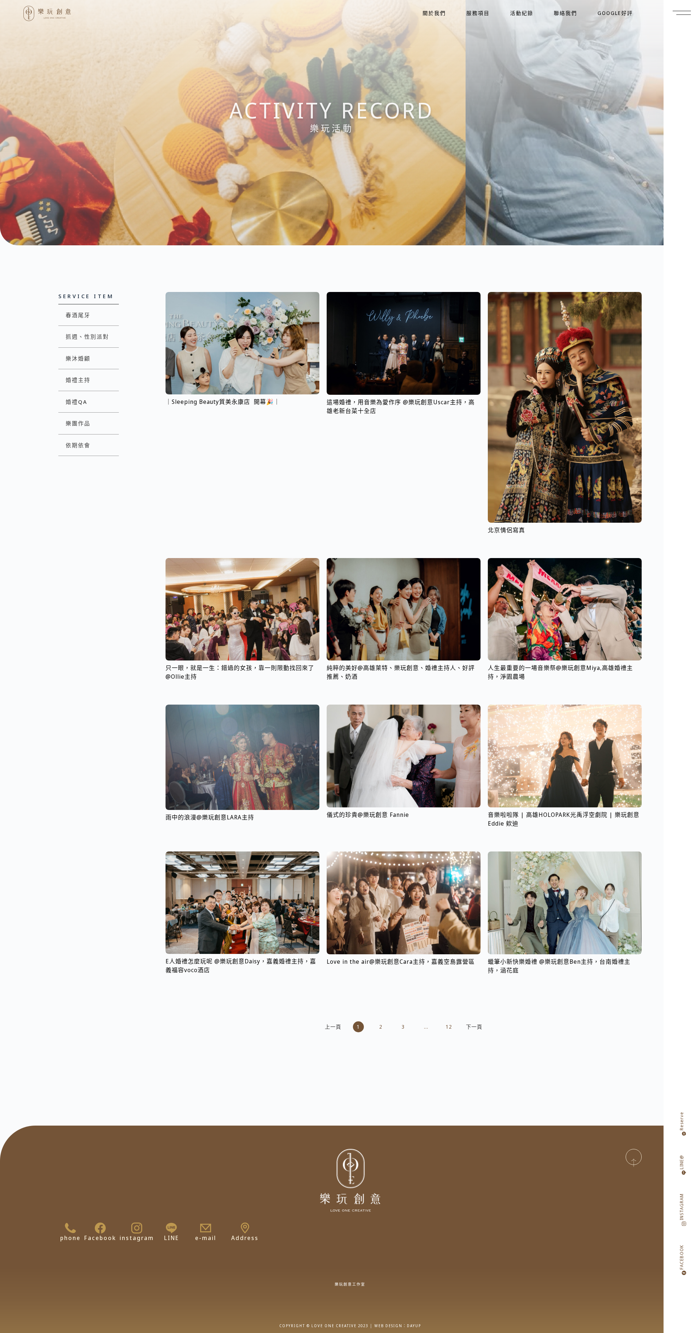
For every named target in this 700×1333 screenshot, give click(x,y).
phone (70, 1238)
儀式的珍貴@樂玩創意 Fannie (368, 815)
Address (244, 1238)
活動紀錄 (521, 12)
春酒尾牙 (78, 315)
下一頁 (474, 1026)
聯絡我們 (565, 12)
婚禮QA (76, 401)
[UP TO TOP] (634, 1157)
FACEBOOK (681, 1257)
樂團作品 (78, 423)
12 (450, 1025)
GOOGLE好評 (615, 12)
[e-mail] (205, 1228)
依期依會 (78, 445)
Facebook (100, 1238)
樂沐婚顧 (78, 358)
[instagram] (136, 1228)
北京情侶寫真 (506, 530)
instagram (137, 1238)
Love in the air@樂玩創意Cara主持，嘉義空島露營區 (401, 962)
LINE (171, 1238)
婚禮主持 (78, 379)
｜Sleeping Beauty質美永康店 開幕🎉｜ (223, 402)
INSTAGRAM (681, 1206)
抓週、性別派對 (87, 336)
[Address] (245, 1228)
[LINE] (171, 1228)
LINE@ (681, 1162)
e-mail (205, 1238)
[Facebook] (100, 1228)
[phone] (70, 1228)
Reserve (681, 1121)
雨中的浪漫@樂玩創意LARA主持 (210, 817)
